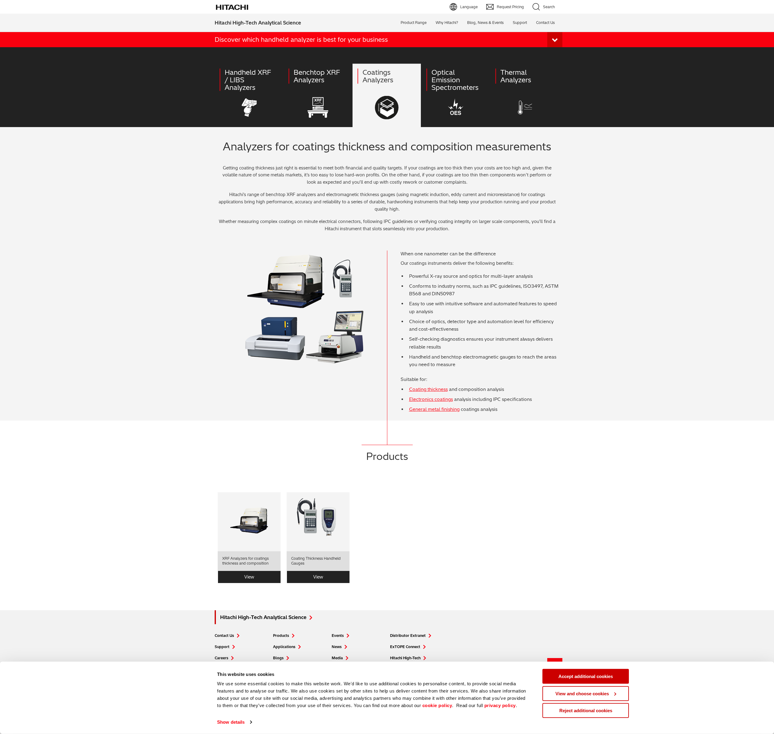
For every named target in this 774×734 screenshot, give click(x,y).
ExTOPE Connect (405, 646)
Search (549, 7)
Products (281, 635)
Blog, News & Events (485, 22)
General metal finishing (434, 409)
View (249, 577)
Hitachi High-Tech (405, 658)
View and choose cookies (582, 693)
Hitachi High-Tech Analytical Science (258, 22)
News (337, 646)
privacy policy (500, 705)
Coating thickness (428, 389)
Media (337, 658)
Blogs (278, 658)
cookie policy (437, 705)
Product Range (414, 22)
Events (338, 635)
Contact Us (224, 635)
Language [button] (469, 7)
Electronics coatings (431, 399)
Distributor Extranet (408, 635)
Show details (231, 722)
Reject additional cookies (585, 710)
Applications (284, 646)
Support (520, 22)
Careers (221, 658)
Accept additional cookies (585, 676)
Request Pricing (510, 7)
